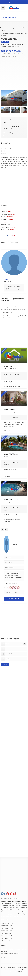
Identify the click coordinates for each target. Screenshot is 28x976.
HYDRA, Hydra (9, 457)
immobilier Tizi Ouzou (8, 936)
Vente (18, 28)
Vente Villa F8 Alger (11, 366)
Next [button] (22, 100)
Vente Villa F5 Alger (11, 499)
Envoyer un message (14, 289)
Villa (24, 28)
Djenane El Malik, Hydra (11, 369)
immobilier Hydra (7, 938)
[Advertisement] (14, 72)
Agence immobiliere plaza (12, 386)
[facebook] (1, 957)
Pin (14, 235)
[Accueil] (0, 28)
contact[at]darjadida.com (12, 953)
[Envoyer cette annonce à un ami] (6, 529)
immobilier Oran (6, 933)
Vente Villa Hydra (7, 312)
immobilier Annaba (7, 928)
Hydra (4, 30)
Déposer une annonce (9, 17)
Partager (6, 235)
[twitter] (4, 957)
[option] (14, 98)
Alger (13, 28)
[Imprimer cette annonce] (2, 529)
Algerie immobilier (6, 901)
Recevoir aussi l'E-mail (12, 583)
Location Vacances (7, 923)
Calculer (5, 664)
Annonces (6, 28)
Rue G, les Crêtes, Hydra (11, 412)
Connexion (4, 14)
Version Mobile (6, 941)
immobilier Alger (7, 925)
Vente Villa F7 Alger (11, 454)
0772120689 (16, 286)
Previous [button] (6, 100)
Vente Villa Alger (10, 409)
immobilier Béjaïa (7, 930)
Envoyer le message (14, 598)
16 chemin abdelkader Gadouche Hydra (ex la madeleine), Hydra (12, 45)
